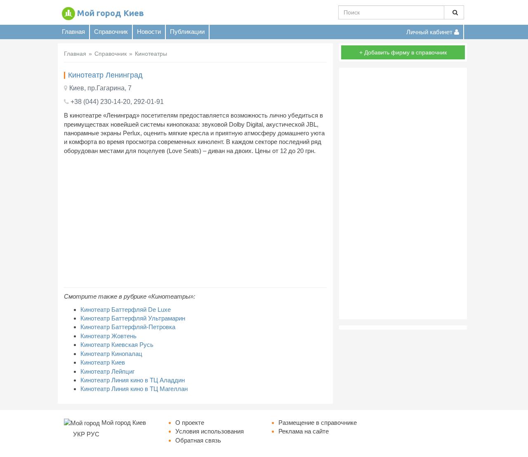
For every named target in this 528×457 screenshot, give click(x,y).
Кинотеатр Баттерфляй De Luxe (125, 309)
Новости (149, 31)
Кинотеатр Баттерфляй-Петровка (127, 326)
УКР (79, 434)
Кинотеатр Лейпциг (107, 371)
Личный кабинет (430, 31)
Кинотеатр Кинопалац (111, 353)
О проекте (189, 422)
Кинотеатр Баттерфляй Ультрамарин (132, 318)
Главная (73, 31)
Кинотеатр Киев (102, 362)
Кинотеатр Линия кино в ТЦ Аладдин (132, 380)
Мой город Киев (110, 13)
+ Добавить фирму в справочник (403, 52)
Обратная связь (198, 440)
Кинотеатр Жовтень (108, 335)
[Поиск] (454, 12)
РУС (93, 434)
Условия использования (209, 431)
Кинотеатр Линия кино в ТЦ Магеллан (134, 388)
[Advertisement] (195, 221)
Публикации (187, 31)
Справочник (111, 31)
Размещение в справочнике (317, 422)
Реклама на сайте (303, 431)
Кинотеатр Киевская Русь (116, 344)
